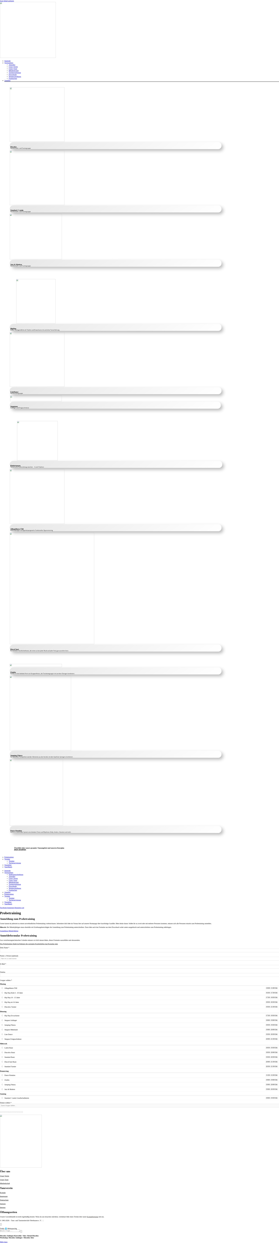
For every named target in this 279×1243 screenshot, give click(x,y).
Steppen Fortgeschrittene (140, 1039)
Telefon (2, 972)
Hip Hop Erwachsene (140, 1016)
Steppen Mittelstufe (140, 1030)
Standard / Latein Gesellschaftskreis (140, 1098)
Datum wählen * (5, 1103)
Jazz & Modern (140, 1089)
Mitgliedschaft (5, 1183)
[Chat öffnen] (1, 1224)
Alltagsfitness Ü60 (140, 988)
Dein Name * (4, 948)
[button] (141, 63)
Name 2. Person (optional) (9, 956)
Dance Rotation (140, 1075)
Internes (2, 1207)
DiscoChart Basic (140, 1062)
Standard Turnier (140, 1066)
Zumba (140, 1080)
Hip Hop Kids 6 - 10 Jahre (140, 993)
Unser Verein (4, 1176)
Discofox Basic (140, 1052)
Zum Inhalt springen (7, 1)
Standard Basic (140, 1057)
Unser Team (4, 1180)
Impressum (4, 1196)
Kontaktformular (92, 1217)
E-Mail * (3, 964)
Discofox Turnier (140, 1007)
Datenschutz (4, 1200)
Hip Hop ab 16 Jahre (140, 1002)
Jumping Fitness (140, 1025)
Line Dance (140, 1034)
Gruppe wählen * (6, 980)
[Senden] (21, 1231)
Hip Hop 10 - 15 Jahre (140, 997)
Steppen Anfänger (140, 1020)
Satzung (3, 1204)
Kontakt (3, 1193)
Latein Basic (140, 1048)
